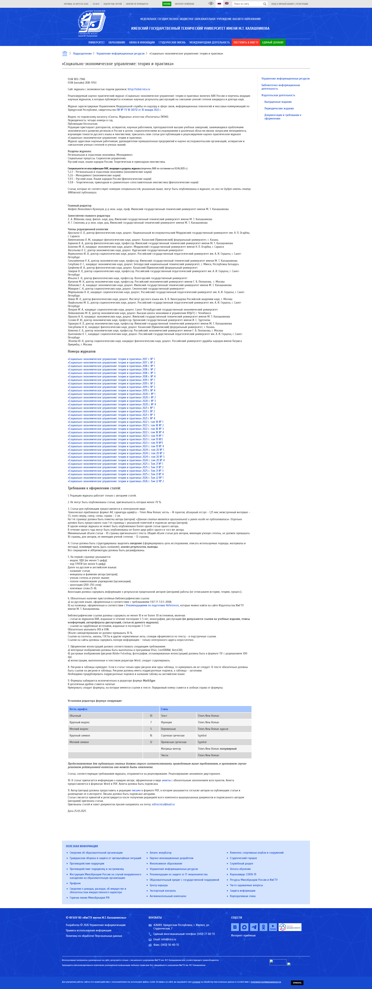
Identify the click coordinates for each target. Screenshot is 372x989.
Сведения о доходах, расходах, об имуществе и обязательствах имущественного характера (98, 890)
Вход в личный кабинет (282, 4)
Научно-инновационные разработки (171, 858)
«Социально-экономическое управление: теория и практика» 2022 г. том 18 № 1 (115, 422)
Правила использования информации (88, 930)
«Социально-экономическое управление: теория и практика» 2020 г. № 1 (111, 394)
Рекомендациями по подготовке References (152, 605)
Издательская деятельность (278, 95)
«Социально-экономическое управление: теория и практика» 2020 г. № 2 (112, 397)
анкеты (166, 780)
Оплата (166, 4)
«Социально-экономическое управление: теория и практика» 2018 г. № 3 (111, 373)
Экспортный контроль (163, 890)
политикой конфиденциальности (266, 981)
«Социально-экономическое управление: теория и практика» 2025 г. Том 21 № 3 (116, 470)
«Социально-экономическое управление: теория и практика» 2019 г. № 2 (111, 383)
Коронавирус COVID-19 (243, 874)
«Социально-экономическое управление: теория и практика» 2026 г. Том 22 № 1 (115, 477)
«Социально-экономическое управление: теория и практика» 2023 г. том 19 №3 (115, 443)
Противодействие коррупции (87, 863)
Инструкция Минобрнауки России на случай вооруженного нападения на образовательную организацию (105, 876)
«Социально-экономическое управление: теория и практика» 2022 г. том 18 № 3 (116, 429)
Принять (297, 982)
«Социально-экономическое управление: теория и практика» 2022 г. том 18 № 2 (116, 425)
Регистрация (302, 4)
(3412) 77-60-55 (206, 934)
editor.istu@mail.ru (163, 804)
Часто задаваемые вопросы (246, 885)
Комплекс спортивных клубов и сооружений (257, 852)
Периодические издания (279, 108)
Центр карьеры (159, 885)
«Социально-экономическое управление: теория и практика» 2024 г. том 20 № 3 (116, 457)
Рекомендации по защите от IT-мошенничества (179, 874)
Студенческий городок (243, 858)
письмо (136, 790)
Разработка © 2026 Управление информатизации (96, 925)
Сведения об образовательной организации (96, 852)
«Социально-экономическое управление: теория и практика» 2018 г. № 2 (111, 369)
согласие (196, 981)
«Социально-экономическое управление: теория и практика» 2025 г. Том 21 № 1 (115, 464)
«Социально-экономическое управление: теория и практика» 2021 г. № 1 (111, 408)
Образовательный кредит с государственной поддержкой (184, 880)
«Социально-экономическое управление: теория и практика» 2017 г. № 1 (111, 359)
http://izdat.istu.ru (138, 89)
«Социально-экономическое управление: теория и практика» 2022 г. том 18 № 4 (116, 432)
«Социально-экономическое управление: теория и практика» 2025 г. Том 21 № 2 (115, 467)
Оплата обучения (240, 869)
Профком (75, 883)
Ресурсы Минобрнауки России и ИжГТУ (253, 880)
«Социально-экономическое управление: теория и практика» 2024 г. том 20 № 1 (116, 450)
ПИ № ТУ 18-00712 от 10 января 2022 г (139, 110)
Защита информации (242, 890)
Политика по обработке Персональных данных (94, 936)
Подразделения (82, 53)
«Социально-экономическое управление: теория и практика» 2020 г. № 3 (112, 401)
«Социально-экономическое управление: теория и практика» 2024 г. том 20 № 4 (116, 460)
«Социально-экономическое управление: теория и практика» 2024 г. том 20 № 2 (116, 453)
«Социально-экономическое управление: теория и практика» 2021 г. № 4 (111, 418)
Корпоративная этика (243, 896)
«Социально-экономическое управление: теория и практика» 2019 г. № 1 (111, 380)
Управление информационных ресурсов (120, 53)
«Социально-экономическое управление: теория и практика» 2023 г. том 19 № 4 (116, 446)
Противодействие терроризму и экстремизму (97, 869)
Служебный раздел (241, 863)
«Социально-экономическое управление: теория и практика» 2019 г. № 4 (111, 390)
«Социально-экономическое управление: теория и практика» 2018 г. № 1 (111, 366)
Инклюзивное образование (166, 863)
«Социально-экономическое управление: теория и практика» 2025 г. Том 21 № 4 (116, 474)
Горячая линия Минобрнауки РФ (89, 897)
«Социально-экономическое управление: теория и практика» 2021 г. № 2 (111, 411)
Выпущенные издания (278, 102)
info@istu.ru (168, 939)
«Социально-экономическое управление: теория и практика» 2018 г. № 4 (112, 376)
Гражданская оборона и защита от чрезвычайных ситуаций (105, 858)
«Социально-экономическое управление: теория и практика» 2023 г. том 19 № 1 (115, 436)
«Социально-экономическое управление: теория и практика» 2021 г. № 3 (111, 415)
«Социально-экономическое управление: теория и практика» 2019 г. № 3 (111, 387)
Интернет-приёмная (184, 4)
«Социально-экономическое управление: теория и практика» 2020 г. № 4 (112, 404)
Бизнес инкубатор (160, 852)
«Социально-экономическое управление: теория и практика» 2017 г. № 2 (111, 362)
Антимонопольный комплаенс (168, 896)
